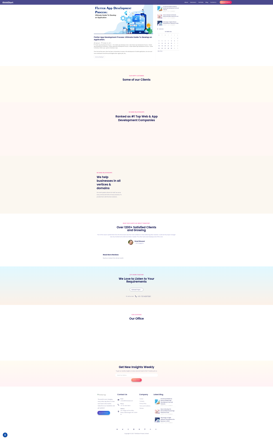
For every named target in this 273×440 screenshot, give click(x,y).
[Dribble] (150, 429)
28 (168, 48)
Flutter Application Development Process (118, 46)
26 (162, 48)
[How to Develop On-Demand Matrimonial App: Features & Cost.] (159, 16)
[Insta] (128, 429)
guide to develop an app (112, 48)
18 (158, 45)
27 (165, 48)
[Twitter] (122, 429)
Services (192, 2)
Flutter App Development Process (103, 45)
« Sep (158, 51)
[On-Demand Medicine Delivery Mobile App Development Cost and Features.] (159, 8)
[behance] (155, 429)
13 (165, 43)
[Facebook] (117, 429)
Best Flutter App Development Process (139, 45)
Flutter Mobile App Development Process (139, 46)
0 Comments (172, 11)
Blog (207, 2)
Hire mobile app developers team (120, 45)
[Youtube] (139, 429)
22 (171, 45)
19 (162, 45)
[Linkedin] (133, 429)
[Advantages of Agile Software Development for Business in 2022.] (159, 23)
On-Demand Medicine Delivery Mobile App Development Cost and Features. (171, 8)
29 (171, 48)
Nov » (161, 51)
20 (165, 45)
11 (158, 43)
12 (162, 43)
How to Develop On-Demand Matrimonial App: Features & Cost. (168, 410)
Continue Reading (100, 56)
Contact (212, 2)
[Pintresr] (144, 429)
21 (168, 45)
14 (168, 43)
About (186, 2)
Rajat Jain (97, 43)
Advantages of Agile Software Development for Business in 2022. (168, 419)
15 (171, 43)
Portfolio (200, 2)
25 (158, 48)
